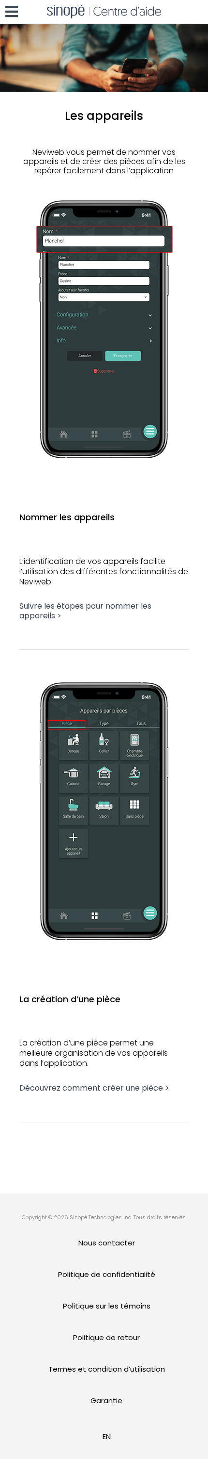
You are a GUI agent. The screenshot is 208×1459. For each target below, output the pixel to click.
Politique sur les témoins (106, 1306)
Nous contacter (106, 1243)
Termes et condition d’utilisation (106, 1369)
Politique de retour (106, 1337)
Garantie (106, 1400)
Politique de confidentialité (106, 1274)
